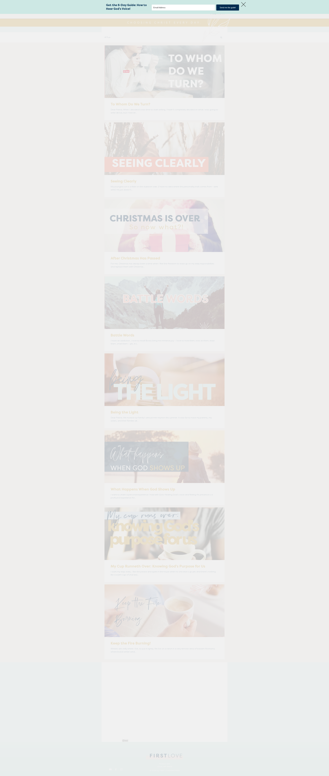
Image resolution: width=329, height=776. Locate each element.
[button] (243, 4)
